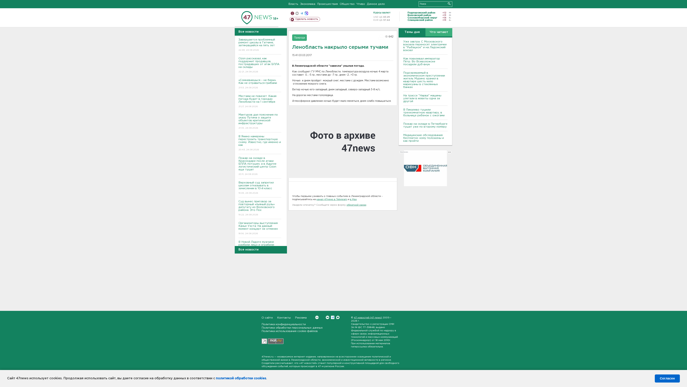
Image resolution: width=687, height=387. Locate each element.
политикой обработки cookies (241, 378)
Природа (299, 38)
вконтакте (297, 13)
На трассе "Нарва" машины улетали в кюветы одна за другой (422, 98)
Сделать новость (306, 19)
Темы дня (412, 32)
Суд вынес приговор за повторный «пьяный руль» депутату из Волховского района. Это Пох (256, 208)
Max (338, 317)
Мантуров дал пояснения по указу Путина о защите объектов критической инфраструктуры (258, 121)
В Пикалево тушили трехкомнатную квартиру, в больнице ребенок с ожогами (424, 113)
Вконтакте (327, 317)
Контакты (284, 318)
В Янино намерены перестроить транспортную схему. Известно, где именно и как (259, 143)
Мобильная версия (292, 13)
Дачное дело (376, 4)
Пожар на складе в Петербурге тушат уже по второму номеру (425, 125)
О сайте (267, 318)
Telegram (332, 317)
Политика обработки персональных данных (292, 328)
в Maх (353, 199)
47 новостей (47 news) (368, 318)
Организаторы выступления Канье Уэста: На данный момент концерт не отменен (258, 228)
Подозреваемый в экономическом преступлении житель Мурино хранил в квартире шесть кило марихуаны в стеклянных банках (424, 80)
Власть (293, 4)
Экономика (307, 4)
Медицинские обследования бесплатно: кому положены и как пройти (423, 138)
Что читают (439, 32)
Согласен (667, 378)
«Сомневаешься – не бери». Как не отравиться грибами (257, 84)
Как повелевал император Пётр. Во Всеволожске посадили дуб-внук (421, 62)
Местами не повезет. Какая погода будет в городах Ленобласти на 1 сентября (257, 101)
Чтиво (361, 4)
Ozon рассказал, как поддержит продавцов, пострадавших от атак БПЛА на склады (258, 65)
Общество (347, 4)
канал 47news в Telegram (331, 199)
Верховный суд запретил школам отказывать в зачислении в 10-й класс (256, 187)
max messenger (306, 13)
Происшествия (327, 4)
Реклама (301, 318)
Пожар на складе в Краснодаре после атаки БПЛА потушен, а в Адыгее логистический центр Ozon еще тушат (257, 166)
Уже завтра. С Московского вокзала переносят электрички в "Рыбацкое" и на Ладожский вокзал (425, 45)
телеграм (301, 13)
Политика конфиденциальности (284, 324)
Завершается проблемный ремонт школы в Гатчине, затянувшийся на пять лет (256, 45)
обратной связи (356, 205)
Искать (449, 3)
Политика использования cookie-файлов (290, 331)
